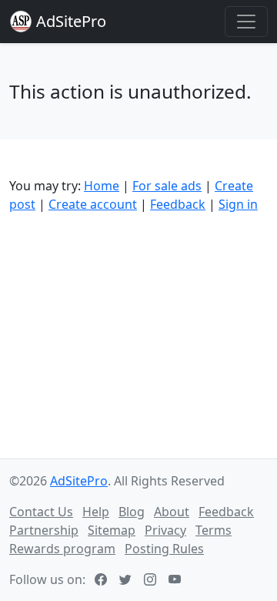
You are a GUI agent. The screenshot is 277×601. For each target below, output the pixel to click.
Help (95, 511)
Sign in (238, 204)
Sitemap (111, 530)
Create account (92, 204)
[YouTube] (176, 579)
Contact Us (41, 511)
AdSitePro (71, 21)
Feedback (177, 204)
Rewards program (62, 548)
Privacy (165, 530)
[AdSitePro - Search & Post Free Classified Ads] (20, 21)
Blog (131, 511)
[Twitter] (127, 579)
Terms (213, 530)
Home (101, 185)
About (171, 511)
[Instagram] (151, 579)
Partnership (43, 530)
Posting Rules (164, 548)
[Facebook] (102, 579)
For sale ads (167, 185)
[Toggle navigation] (246, 21)
